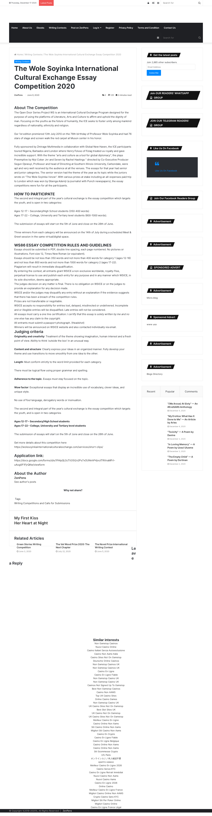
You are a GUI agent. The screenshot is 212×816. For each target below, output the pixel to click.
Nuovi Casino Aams (106, 779)
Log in (96, 27)
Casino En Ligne (106, 671)
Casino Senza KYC (106, 769)
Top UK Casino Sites (106, 695)
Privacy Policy (126, 27)
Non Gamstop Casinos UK (106, 664)
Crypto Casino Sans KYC (106, 796)
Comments (191, 391)
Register (110, 27)
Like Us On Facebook (166, 148)
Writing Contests (57, 27)
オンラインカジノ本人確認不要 (106, 758)
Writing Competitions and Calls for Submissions (42, 503)
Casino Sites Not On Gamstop (106, 657)
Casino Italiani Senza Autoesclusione (106, 650)
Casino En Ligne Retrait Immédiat (106, 772)
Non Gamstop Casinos (106, 643)
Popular (170, 391)
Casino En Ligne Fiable (106, 674)
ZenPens (18, 95)
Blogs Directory (154, 374)
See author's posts (25, 481)
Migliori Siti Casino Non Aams (106, 730)
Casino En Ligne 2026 (106, 782)
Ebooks (40, 27)
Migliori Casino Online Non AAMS (106, 793)
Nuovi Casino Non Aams (106, 776)
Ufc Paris (106, 755)
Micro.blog (152, 297)
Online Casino (106, 786)
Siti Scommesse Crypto (106, 751)
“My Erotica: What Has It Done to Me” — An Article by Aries (181, 419)
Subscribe (154, 73)
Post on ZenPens (79, 27)
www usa (152, 324)
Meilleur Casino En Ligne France (106, 789)
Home (14, 27)
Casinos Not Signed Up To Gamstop (106, 685)
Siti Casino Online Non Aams (106, 727)
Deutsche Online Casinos (106, 660)
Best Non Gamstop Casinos (106, 688)
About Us (27, 27)
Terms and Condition (148, 27)
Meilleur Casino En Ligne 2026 (106, 765)
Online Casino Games (106, 699)
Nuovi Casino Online (106, 647)
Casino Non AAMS (106, 692)
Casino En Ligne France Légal (106, 807)
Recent (151, 391)
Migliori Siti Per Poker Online (106, 800)
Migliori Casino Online (106, 803)
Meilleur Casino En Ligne (106, 720)
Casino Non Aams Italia (106, 654)
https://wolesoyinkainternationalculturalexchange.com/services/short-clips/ (58, 447)
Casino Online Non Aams (106, 723)
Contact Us (170, 27)
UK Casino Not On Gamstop (106, 713)
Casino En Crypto (106, 734)
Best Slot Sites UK (106, 709)
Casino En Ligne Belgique (106, 741)
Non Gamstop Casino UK (106, 678)
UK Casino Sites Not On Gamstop (106, 706)
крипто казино (106, 762)
